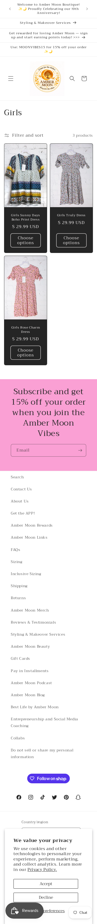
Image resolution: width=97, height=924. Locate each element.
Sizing (16, 561)
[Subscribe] (80, 450)
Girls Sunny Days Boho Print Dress (25, 217)
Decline (46, 897)
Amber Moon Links (29, 537)
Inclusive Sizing (26, 574)
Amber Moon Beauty (30, 646)
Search (17, 477)
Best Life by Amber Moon (35, 707)
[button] (11, 78)
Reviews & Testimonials (33, 622)
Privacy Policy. (42, 869)
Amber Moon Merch (30, 610)
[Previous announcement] (10, 9)
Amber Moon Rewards (32, 525)
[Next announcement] (87, 9)
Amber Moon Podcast (31, 683)
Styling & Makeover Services (38, 634)
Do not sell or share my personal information (42, 753)
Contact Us (21, 489)
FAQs (15, 549)
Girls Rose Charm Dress (25, 330)
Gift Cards (20, 658)
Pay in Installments (29, 671)
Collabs (18, 738)
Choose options (25, 240)
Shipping (19, 586)
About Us (20, 501)
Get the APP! (23, 513)
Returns (18, 598)
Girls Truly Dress (71, 215)
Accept (46, 883)
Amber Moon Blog (28, 695)
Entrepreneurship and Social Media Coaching (44, 722)
